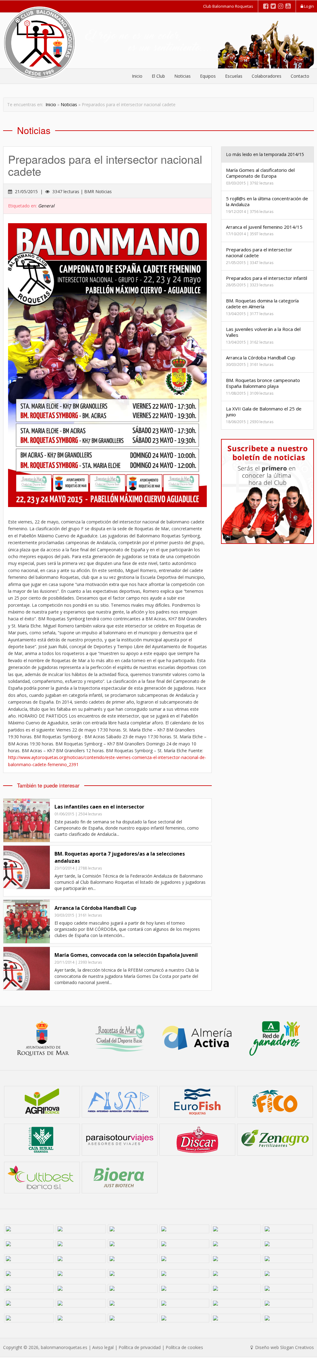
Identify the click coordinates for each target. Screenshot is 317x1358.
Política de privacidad (140, 1347)
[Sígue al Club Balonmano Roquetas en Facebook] (266, 6)
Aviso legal (103, 1347)
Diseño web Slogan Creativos (284, 1347)
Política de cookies (184, 1347)
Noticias (182, 76)
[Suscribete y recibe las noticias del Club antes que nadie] (267, 491)
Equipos (208, 76)
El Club (158, 76)
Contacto (300, 76)
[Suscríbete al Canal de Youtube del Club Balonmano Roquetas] (288, 6)
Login (308, 6)
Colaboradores (266, 76)
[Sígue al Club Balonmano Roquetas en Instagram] (281, 6)
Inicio (137, 76)
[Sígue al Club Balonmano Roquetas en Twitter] (273, 6)
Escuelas (233, 76)
